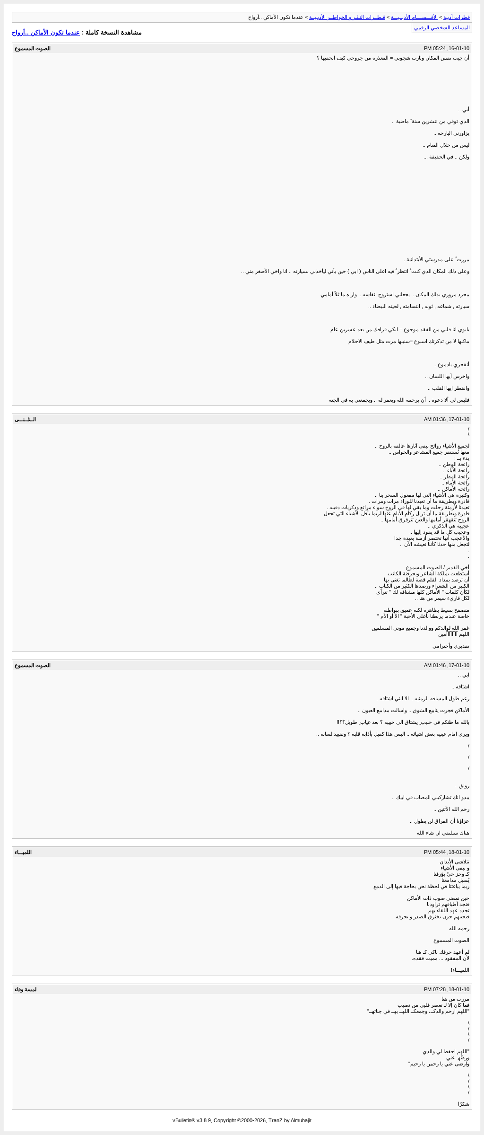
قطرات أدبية (456, 17)
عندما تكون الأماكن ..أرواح (46, 32)
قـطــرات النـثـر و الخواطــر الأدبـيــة (347, 17)
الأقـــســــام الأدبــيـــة (414, 17)
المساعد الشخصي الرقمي (442, 27)
